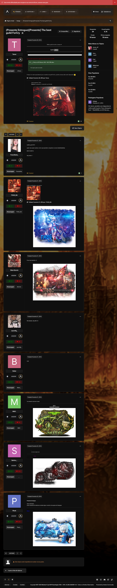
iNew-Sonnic (14, 270)
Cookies (22, 584)
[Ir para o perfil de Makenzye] (89, 66)
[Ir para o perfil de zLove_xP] (89, 48)
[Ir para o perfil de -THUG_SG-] (14, 185)
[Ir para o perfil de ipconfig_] (14, 321)
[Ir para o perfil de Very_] (89, 54)
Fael (94, 59)
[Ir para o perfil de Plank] (14, 501)
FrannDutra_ (14, 155)
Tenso (14, 54)
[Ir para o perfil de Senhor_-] (14, 450)
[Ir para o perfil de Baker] (14, 361)
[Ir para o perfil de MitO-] (14, 402)
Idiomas (7, 584)
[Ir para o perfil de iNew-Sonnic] (14, 260)
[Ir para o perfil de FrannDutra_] (14, 145)
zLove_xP (95, 47)
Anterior (11, 134)
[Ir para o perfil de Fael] (89, 60)
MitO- (14, 411)
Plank (14, 511)
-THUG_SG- (14, 195)
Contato (15, 584)
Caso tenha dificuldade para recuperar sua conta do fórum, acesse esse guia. (26, 2)
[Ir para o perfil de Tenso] (14, 44)
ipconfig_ (14, 331)
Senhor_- (14, 460)
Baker (14, 371)
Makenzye (96, 65)
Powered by (105, 584)
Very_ (94, 53)
